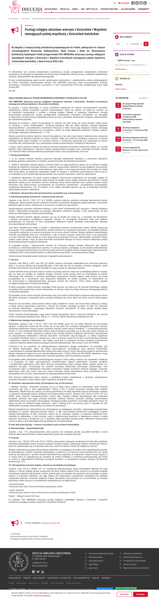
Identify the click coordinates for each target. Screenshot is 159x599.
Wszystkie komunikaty (49, 523)
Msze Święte (39, 578)
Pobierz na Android (127, 589)
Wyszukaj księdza (96, 561)
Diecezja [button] (65, 9)
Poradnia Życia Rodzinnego (134, 561)
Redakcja (44, 583)
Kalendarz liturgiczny (59, 578)
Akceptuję (140, 594)
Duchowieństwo (81, 578)
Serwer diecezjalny (57, 583)
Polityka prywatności (73, 583)
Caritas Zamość (130, 564)
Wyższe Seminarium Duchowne (136, 568)
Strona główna (14, 19)
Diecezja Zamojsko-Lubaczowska (26, 7)
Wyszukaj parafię (96, 557)
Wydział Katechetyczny (132, 557)
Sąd (82, 9)
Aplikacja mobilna (18, 589)
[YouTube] (141, 3)
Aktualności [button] (51, 9)
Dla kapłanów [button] (128, 9)
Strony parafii (21, 583)
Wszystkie (142, 98)
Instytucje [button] (92, 9)
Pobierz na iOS (106, 589)
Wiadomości (15, 578)
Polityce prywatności (42, 596)
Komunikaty (25, 19)
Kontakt (11, 583)
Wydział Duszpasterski (132, 553)
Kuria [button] (75, 9)
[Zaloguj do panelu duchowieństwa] (149, 3)
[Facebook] (133, 3)
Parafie (27, 578)
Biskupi (95, 578)
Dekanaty (106, 578)
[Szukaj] (115, 3)
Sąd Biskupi (93, 564)
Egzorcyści (93, 568)
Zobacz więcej (120, 69)
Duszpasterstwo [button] (109, 9)
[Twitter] (137, 3)
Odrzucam (124, 594)
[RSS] (145, 3)
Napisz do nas (33, 583)
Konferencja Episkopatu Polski (101, 553)
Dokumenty (143, 9)
